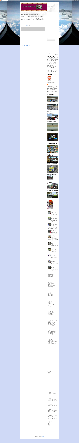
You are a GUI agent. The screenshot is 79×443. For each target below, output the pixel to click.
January (50, 422)
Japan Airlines (49, 302)
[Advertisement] (33, 37)
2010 (48, 426)
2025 (48, 373)
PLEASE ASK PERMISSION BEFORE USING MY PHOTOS (53, 413)
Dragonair (49, 292)
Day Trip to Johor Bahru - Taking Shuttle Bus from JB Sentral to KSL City (54, 212)
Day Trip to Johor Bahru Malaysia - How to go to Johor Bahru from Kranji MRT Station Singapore (54, 218)
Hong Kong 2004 (50, 294)
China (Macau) (49, 284)
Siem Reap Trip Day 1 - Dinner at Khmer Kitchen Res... (52, 412)
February (50, 421)
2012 (48, 424)
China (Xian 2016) (50, 286)
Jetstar (48, 305)
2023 (48, 375)
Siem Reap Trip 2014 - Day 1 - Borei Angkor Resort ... (52, 418)
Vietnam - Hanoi (50, 342)
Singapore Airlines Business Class (52, 320)
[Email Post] (29, 25)
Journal (48, 306)
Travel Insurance (50, 340)
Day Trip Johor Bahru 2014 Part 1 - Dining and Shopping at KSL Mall (54, 249)
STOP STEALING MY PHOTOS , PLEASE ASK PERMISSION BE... (52, 415)
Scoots (48, 315)
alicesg (49, 84)
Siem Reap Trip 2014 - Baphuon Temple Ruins (52, 404)
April (49, 420)
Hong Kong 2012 (50, 295)
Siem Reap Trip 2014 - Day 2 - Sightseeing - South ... (52, 407)
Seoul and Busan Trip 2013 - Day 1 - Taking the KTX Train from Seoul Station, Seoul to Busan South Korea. (54, 225)
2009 (48, 427)
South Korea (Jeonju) (50, 323)
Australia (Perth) (50, 275)
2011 (48, 425)
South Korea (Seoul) (50, 325)
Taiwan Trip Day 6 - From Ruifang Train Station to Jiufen (54, 243)
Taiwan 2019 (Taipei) (50, 334)
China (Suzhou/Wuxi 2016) (51, 285)
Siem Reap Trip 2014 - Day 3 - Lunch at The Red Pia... (52, 390)
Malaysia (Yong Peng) (50, 312)
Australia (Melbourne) (50, 274)
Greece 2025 (49, 293)
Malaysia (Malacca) (50, 310)
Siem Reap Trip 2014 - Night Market (52, 410)
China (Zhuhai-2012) (50, 287)
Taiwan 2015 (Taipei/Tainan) (51, 333)
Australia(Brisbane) (50, 276)
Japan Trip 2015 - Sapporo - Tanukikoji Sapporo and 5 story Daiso (54, 267)
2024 (48, 374)
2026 (48, 372)
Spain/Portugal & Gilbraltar (51, 329)
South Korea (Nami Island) (51, 324)
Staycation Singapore (50, 330)
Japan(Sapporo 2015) (50, 304)
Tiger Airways (49, 339)
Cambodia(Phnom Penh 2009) (51, 277)
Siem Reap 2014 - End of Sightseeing (52, 396)
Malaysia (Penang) (50, 311)
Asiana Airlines (49, 273)
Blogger (43, 436)
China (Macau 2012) (50, 283)
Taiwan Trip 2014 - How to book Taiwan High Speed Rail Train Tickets (54, 255)
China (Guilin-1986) (50, 282)
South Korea (49, 321)
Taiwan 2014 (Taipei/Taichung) (51, 332)
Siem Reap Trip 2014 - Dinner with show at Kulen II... (52, 395)
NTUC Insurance (50, 314)
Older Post (43, 43)
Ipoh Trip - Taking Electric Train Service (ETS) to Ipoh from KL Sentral (54, 261)
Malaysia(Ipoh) (49, 313)
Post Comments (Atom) (27, 45)
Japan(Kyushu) (49, 303)
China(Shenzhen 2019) (50, 291)
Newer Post (23, 43)
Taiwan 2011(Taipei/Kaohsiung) (51, 331)
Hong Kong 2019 (50, 296)
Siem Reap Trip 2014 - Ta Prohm (52, 399)
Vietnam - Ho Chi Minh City (51, 344)
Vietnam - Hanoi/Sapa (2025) (51, 343)
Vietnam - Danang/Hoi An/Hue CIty (52, 341)
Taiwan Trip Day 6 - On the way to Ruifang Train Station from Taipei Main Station (54, 236)
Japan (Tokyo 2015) (50, 301)
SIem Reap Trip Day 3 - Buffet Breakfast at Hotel (52, 393)
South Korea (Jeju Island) (51, 322)
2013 (48, 423)
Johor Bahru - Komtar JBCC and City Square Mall (54, 230)
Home (33, 43)
